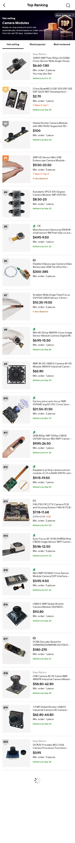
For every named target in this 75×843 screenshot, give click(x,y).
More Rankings (63, 15)
